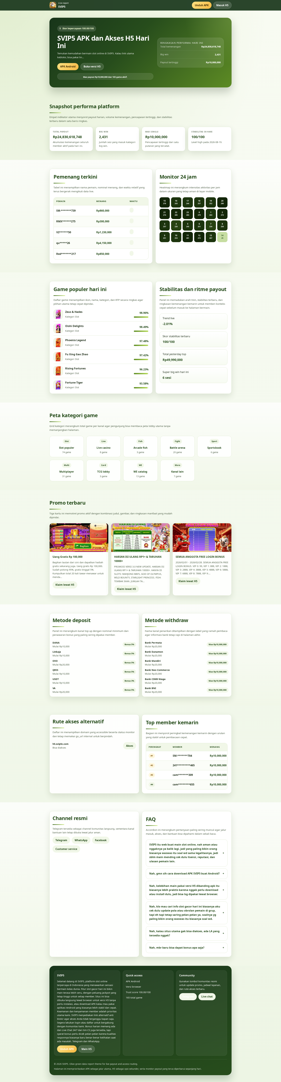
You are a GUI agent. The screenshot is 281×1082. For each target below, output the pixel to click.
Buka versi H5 (92, 66)
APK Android (68, 66)
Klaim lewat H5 (64, 584)
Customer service (66, 849)
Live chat (207, 996)
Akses (129, 745)
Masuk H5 (222, 5)
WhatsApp (81, 840)
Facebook (101, 840)
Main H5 (86, 1049)
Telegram (61, 840)
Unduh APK (202, 5)
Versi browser (133, 986)
